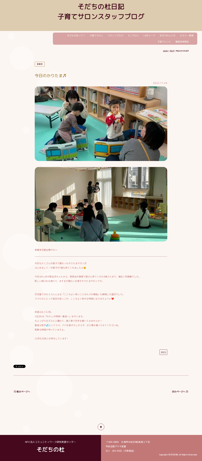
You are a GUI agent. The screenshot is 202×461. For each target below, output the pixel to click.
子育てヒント (164, 41)
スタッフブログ (115, 35)
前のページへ (23, 391)
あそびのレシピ (167, 35)
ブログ (171, 51)
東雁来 (40, 64)
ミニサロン (133, 35)
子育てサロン (96, 35)
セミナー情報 (186, 35)
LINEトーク (149, 35)
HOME (165, 51)
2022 (163, 352)
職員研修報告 (182, 41)
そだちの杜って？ (76, 35)
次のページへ (178, 391)
